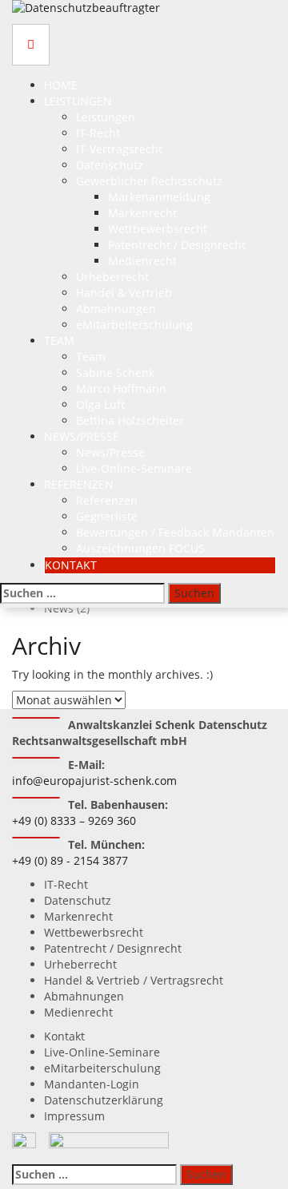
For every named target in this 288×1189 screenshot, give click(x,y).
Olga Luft (100, 404)
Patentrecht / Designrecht (177, 244)
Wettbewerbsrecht (157, 228)
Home (61, 85)
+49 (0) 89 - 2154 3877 (70, 860)
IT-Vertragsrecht (119, 149)
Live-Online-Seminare (134, 468)
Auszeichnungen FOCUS (140, 548)
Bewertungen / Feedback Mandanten (175, 532)
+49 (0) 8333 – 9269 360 (74, 820)
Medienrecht (142, 260)
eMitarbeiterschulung (134, 324)
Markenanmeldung (159, 196)
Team (59, 340)
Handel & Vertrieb (124, 292)
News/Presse (81, 436)
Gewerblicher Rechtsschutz (149, 180)
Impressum (74, 1116)
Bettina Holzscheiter (130, 420)
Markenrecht (142, 212)
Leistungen (78, 101)
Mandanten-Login (91, 1084)
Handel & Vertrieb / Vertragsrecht (133, 980)
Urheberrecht (112, 276)
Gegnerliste (107, 516)
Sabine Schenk (115, 372)
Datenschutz (109, 164)
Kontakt (71, 565)
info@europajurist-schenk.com (94, 780)
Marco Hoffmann (121, 388)
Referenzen (79, 484)
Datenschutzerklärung (103, 1100)
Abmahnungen (116, 308)
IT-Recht (98, 133)
